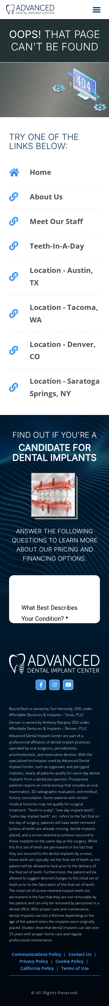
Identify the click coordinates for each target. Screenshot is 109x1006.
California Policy (37, 968)
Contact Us (79, 954)
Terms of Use (75, 968)
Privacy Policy (33, 961)
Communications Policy (36, 954)
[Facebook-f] (41, 685)
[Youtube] (68, 685)
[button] (96, 9)
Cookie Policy (69, 961)
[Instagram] (54, 685)
